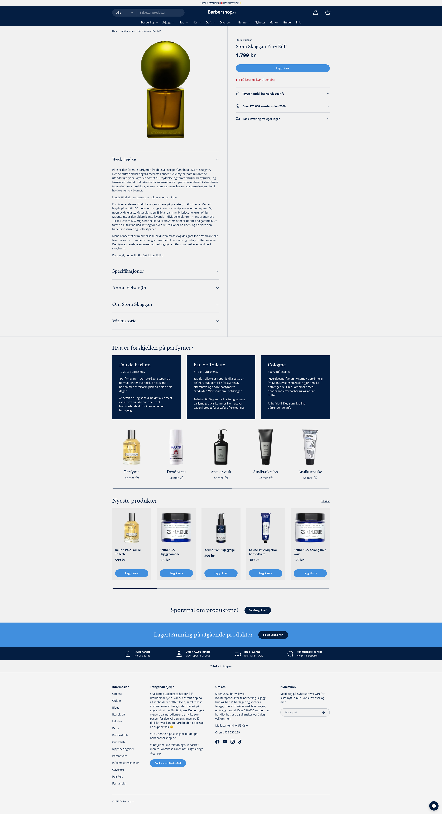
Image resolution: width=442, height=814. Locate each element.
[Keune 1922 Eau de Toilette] (131, 527)
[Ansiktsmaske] (310, 447)
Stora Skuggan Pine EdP (149, 30)
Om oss (117, 694)
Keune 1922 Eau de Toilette (128, 552)
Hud (181, 22)
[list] (165, 89)
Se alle (325, 501)
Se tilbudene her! (273, 634)
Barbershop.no (127, 801)
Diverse (225, 22)
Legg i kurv (282, 68)
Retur (115, 728)
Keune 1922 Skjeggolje (219, 550)
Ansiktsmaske (310, 472)
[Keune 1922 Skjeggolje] (221, 527)
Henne (242, 22)
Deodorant (176, 472)
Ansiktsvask (221, 472)
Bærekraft (118, 714)
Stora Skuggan (244, 40)
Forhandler (119, 783)
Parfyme (131, 472)
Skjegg (166, 22)
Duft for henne (128, 30)
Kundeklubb (120, 735)
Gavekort (118, 770)
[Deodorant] (176, 447)
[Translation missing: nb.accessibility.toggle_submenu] (157, 22)
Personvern (119, 756)
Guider (287, 22)
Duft (209, 22)
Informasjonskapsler (125, 763)
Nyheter (260, 22)
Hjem (114, 30)
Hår (195, 22)
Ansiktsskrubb (265, 472)
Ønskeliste (119, 742)
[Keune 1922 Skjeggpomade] (176, 527)
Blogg (115, 707)
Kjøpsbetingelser (123, 749)
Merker (274, 22)
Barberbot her (174, 694)
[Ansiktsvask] (221, 447)
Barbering (147, 22)
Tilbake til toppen (221, 666)
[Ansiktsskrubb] (265, 447)
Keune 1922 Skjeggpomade (170, 552)
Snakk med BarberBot (168, 763)
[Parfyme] (131, 447)
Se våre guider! (258, 610)
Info (298, 22)
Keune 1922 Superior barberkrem (263, 552)
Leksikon (117, 721)
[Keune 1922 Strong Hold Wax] (310, 527)
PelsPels (117, 776)
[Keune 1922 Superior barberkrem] (265, 527)
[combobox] (148, 13)
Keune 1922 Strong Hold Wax (310, 552)
